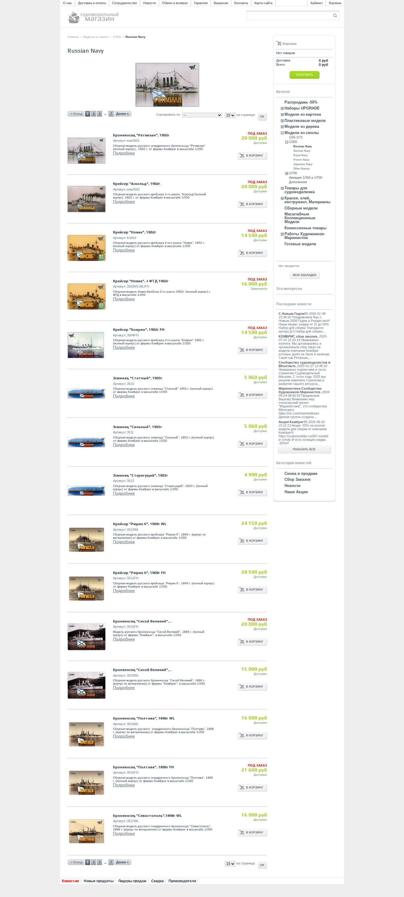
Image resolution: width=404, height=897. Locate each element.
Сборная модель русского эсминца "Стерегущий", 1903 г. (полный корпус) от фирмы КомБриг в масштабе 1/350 (160, 487)
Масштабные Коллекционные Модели (300, 218)
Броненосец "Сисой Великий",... (142, 621)
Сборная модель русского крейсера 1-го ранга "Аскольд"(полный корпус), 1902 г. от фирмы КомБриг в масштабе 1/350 (159, 196)
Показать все (304, 449)
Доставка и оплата (92, 3)
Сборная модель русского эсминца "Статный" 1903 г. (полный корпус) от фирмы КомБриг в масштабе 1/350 (163, 390)
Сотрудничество (124, 3)
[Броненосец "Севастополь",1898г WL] (86, 831)
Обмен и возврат (175, 3)
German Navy (302, 150)
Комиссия (70, 881)
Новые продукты (99, 881)
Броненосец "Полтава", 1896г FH (143, 767)
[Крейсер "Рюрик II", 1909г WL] (86, 539)
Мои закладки (304, 275)
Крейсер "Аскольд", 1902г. (137, 184)
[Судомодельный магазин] (106, 15)
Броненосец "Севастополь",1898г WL (147, 816)
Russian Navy (302, 146)
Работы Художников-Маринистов (305, 236)
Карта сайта (263, 3)
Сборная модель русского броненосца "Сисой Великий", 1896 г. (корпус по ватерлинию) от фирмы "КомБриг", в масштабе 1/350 (159, 682)
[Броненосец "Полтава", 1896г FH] (86, 783)
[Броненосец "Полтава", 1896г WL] (86, 734)
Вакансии (221, 3)
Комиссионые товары (306, 228)
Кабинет (317, 3)
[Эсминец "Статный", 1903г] (86, 394)
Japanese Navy (303, 164)
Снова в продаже (301, 473)
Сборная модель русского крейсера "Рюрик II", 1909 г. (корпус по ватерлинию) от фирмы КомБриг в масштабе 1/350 (159, 536)
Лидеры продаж (132, 881)
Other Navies (301, 168)
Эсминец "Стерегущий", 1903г (140, 475)
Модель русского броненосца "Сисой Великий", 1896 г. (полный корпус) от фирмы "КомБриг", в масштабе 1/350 (158, 633)
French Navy (301, 159)
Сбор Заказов (298, 479)
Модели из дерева (302, 126)
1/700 (293, 173)
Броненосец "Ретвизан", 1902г (141, 135)
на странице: (246, 863)
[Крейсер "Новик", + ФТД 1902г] (86, 297)
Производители (182, 881)
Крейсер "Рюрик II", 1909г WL (140, 524)
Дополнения (298, 182)
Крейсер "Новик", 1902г (134, 232)
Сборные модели (301, 208)
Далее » (122, 862)
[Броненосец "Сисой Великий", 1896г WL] (86, 685)
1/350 (117, 36)
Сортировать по (168, 114)
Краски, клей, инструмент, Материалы (307, 200)
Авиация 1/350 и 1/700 (305, 177)
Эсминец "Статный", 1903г (137, 378)
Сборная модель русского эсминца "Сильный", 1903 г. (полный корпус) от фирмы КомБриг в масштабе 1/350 (163, 439)
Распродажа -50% (301, 102)
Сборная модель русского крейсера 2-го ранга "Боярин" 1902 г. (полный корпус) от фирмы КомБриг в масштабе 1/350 (158, 341)
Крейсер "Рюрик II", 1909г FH (139, 573)
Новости (149, 3)
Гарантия (201, 3)
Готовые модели (300, 244)
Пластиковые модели (305, 120)
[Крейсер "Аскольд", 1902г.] (86, 199)
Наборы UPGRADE (302, 108)
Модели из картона (303, 114)
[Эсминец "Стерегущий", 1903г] (86, 491)
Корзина (335, 3)
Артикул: (119, 140)
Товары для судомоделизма (300, 190)
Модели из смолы (96, 36)
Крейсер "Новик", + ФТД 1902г (141, 281)
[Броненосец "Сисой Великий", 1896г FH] (86, 637)
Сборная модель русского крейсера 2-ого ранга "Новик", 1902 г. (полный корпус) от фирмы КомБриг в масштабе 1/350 (159, 244)
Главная (73, 36)
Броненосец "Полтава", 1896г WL (144, 718)
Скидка (157, 881)
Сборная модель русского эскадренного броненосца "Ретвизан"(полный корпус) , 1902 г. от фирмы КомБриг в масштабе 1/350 (159, 147)
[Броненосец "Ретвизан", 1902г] (86, 151)
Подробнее (124, 153)
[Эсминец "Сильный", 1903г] (86, 442)
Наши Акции (296, 492)
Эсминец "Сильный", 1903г (137, 427)
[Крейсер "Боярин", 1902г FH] (86, 345)
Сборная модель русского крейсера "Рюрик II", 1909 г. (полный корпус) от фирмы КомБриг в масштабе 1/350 (163, 585)
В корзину (254, 155)
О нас (67, 3)
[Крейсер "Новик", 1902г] (86, 248)
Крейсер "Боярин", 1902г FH (138, 329)
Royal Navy (300, 155)
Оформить (304, 74)
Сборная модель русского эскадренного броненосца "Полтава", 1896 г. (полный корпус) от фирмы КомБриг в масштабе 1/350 (163, 779)
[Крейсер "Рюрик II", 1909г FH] (86, 588)
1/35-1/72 (296, 137)
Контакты (241, 3)
